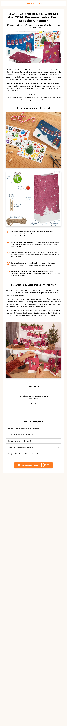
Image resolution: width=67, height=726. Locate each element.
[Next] (57, 397)
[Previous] (10, 397)
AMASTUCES (33, 3)
